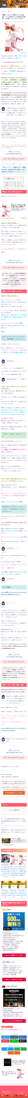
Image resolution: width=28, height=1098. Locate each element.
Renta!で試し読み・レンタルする (14, 792)
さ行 (3, 1026)
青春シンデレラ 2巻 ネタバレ (14, 184)
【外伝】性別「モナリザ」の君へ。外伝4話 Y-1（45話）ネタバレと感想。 (22, 893)
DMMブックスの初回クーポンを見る (14, 979)
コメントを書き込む (14, 810)
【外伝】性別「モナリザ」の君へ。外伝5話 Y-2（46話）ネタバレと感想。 (14, 893)
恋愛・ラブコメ (18, 1029)
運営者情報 (20, 1094)
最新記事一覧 (7, 1094)
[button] (25, 507)
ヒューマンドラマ (5, 1029)
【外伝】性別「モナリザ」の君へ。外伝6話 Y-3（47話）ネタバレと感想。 (5, 893)
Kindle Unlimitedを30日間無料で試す (14, 1020)
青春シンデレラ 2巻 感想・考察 (14, 185)
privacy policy (21, 1091)
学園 (12, 1029)
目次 (8, 178)
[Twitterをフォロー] (7, 1049)
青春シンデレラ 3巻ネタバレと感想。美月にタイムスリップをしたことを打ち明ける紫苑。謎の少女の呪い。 (14, 871)
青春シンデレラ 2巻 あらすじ (14, 182)
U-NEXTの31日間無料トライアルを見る (14, 955)
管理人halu (3, 112)
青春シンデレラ (9, 1026)
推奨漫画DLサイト (8, 1091)
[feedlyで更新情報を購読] (20, 1049)
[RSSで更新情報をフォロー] (14, 1052)
